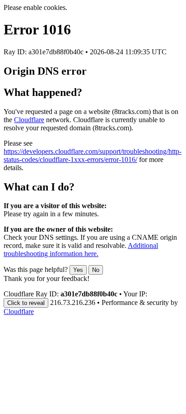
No (95, 269)
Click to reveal (26, 303)
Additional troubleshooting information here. (81, 249)
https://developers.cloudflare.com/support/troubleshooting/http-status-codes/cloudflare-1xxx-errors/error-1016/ (92, 155)
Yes (78, 269)
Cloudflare (29, 120)
